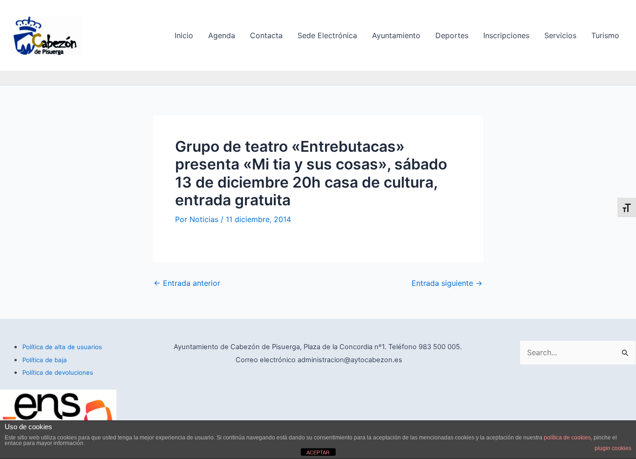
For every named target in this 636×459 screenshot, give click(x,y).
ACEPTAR (318, 452)
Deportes (451, 35)
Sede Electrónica (327, 35)
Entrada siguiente (447, 283)
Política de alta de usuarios (62, 347)
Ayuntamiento (396, 35)
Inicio (184, 35)
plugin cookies (613, 448)
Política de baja (44, 360)
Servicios (560, 35)
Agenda (221, 35)
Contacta (266, 35)
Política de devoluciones (57, 372)
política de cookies (567, 437)
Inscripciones (506, 35)
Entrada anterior (187, 283)
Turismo (605, 35)
